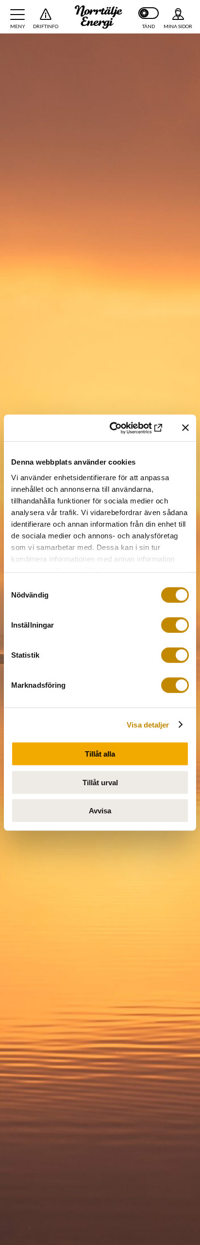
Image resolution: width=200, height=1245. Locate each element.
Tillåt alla (100, 754)
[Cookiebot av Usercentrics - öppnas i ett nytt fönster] (123, 427)
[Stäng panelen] (185, 427)
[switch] (175, 625)
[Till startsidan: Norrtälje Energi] (98, 17)
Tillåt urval (100, 782)
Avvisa (100, 811)
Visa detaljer (148, 724)
